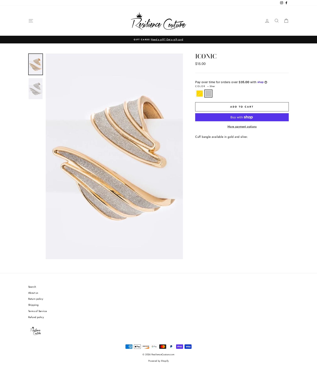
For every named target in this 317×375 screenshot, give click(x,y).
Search (32, 287)
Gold (199, 93)
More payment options (241, 126)
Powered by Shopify (158, 361)
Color (205, 86)
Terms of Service (37, 311)
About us (33, 293)
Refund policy (36, 317)
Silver (208, 93)
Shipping (33, 305)
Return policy (35, 299)
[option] (158, 40)
